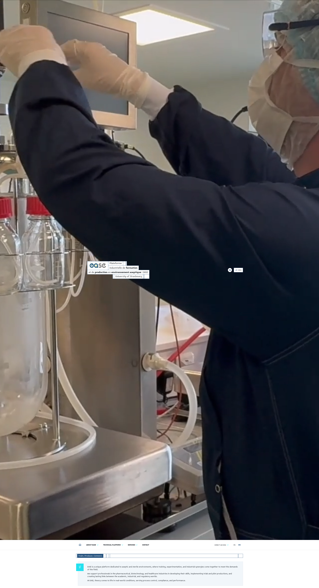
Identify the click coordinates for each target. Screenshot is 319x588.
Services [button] (131, 545)
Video (239, 270)
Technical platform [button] (112, 545)
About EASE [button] (91, 545)
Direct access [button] (220, 545)
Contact (145, 545)
